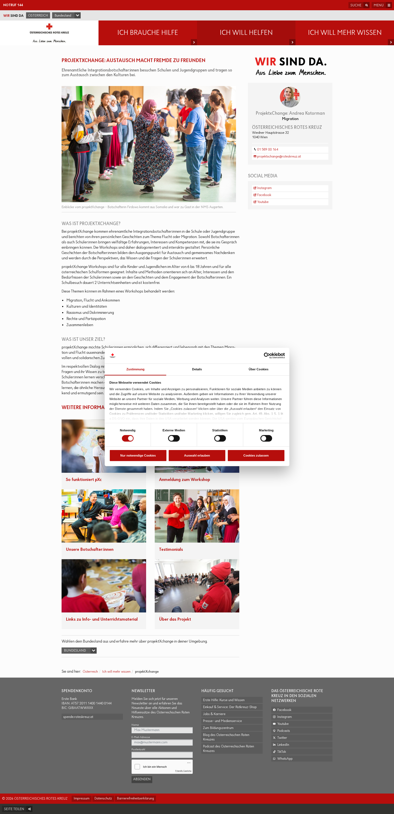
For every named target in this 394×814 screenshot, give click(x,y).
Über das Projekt (175, 619)
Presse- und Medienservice (222, 721)
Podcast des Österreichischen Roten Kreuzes (228, 749)
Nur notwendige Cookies (138, 455)
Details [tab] (197, 369)
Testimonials (171, 549)
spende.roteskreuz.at (78, 717)
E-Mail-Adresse (141, 737)
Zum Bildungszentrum (218, 728)
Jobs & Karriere (214, 714)
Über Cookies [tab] (258, 369)
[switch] (174, 438)
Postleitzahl (138, 749)
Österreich (38, 16)
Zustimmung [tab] (135, 369)
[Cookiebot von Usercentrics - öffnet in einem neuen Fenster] (267, 356)
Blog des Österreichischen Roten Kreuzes (226, 737)
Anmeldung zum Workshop (184, 479)
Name (135, 725)
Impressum (81, 798)
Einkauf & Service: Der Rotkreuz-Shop (230, 707)
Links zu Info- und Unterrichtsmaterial (102, 619)
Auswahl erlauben (197, 455)
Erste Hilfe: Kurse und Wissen (224, 700)
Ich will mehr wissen (116, 672)
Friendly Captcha (183, 771)
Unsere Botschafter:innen (89, 549)
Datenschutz (103, 798)
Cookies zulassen (256, 455)
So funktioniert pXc (84, 479)
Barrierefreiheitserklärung (135, 798)
